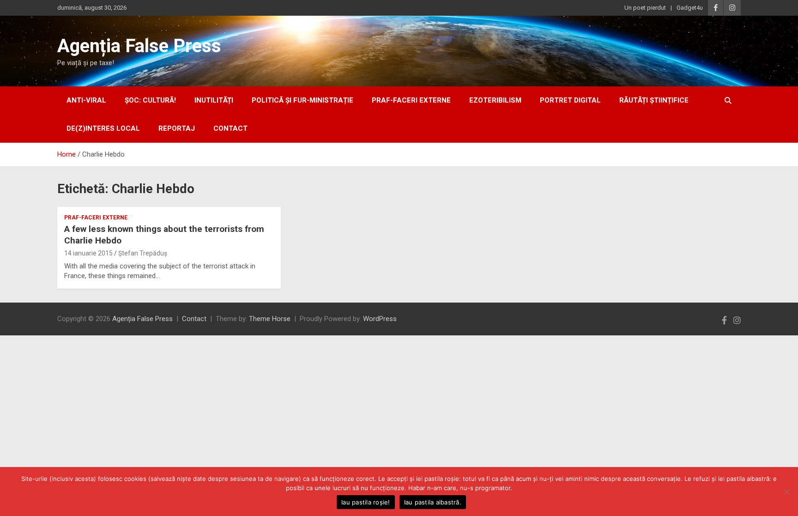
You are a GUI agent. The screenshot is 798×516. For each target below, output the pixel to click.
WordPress (380, 319)
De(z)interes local (103, 128)
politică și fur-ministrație (302, 100)
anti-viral (86, 100)
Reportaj (176, 128)
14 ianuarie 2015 (88, 253)
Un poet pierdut (645, 7)
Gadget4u (690, 7)
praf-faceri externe (411, 100)
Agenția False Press (139, 46)
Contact (230, 128)
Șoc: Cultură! (150, 100)
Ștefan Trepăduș (142, 253)
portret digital (570, 100)
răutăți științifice (654, 100)
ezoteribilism (495, 100)
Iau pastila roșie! (365, 502)
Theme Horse (269, 319)
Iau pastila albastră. (432, 502)
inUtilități (213, 100)
